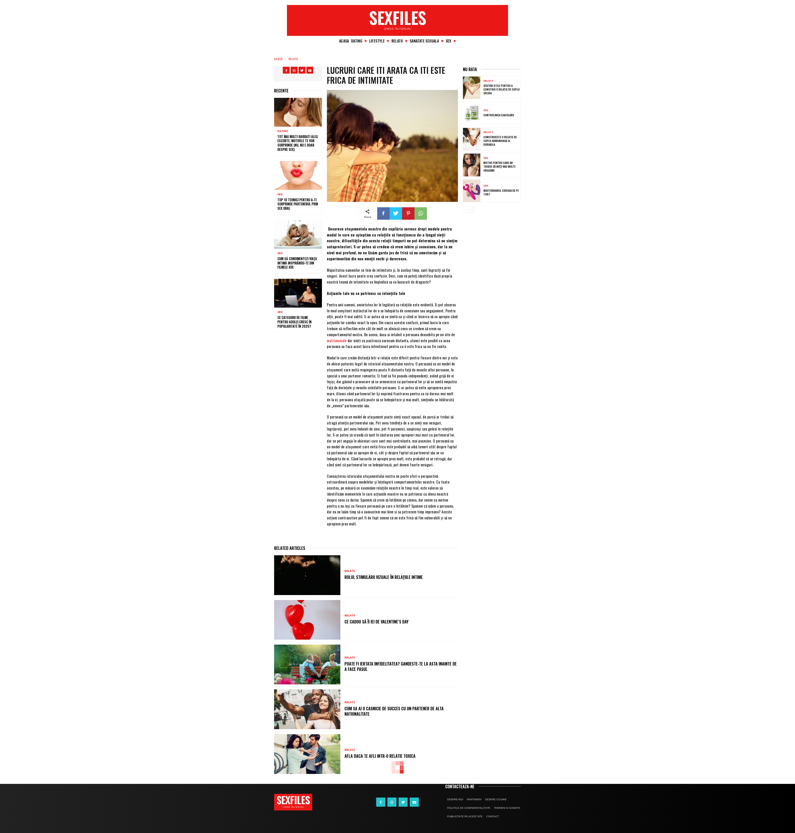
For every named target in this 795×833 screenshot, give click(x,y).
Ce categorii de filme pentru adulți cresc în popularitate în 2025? (294, 322)
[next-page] (472, 210)
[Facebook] (286, 70)
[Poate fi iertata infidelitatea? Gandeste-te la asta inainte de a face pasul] (307, 664)
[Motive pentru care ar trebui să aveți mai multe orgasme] (471, 165)
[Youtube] (309, 70)
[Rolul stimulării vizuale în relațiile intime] (307, 575)
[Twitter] (302, 70)
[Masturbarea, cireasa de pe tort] (471, 190)
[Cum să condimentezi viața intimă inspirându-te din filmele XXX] (298, 234)
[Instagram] (294, 70)
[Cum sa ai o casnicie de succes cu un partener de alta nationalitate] (307, 709)
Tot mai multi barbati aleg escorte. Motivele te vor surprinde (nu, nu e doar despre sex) (297, 143)
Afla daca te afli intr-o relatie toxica (380, 756)
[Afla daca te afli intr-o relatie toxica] (307, 754)
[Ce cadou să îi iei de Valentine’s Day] (307, 620)
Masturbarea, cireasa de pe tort (501, 192)
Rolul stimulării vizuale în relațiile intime (383, 577)
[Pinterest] (408, 213)
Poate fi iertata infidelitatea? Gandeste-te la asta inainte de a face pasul (400, 666)
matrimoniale (337, 340)
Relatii (293, 59)
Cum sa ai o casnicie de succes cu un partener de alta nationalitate (394, 711)
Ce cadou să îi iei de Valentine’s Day (376, 621)
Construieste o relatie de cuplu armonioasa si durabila (500, 141)
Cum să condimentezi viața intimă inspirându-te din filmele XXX (297, 263)
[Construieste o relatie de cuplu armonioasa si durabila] (471, 139)
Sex (280, 194)
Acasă (278, 59)
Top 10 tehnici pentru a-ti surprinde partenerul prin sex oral (297, 204)
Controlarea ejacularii (498, 115)
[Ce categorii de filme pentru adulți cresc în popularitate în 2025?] (298, 293)
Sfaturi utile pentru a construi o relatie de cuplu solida (501, 89)
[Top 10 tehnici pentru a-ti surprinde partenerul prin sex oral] (298, 175)
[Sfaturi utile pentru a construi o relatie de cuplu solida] (471, 87)
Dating (282, 131)
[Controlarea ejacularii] (471, 113)
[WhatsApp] (420, 213)
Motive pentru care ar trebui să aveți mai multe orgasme (499, 166)
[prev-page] (465, 210)
